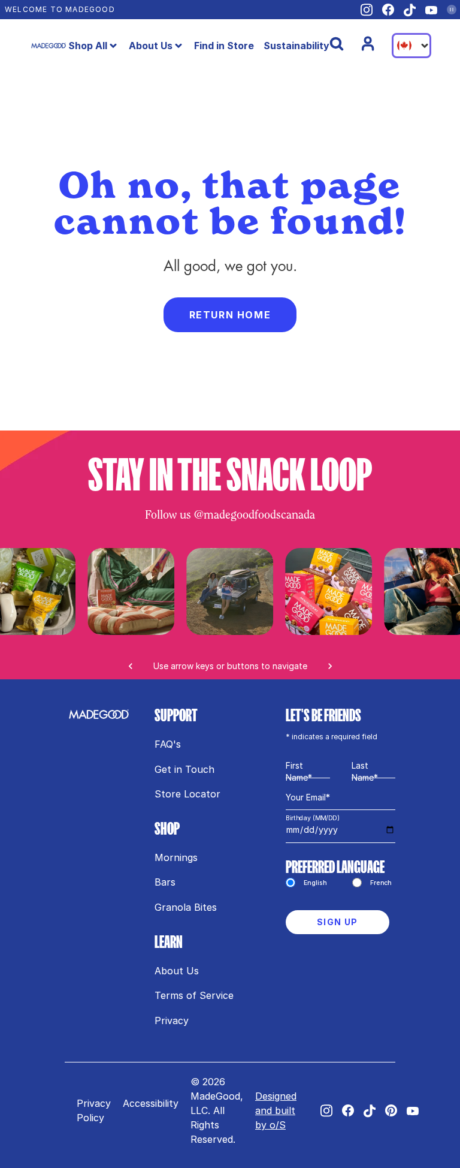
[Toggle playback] (451, 9)
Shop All (87, 46)
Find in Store (224, 46)
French (381, 882)
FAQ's (168, 744)
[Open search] (336, 44)
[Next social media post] (330, 666)
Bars (165, 882)
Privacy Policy (94, 1110)
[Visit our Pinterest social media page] (391, 1110)
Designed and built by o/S (275, 1110)
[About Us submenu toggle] (178, 45)
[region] (230, 613)
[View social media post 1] (229, 591)
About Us (150, 46)
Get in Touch (184, 769)
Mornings (176, 857)
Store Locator (187, 794)
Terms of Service (194, 995)
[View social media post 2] (329, 591)
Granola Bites (186, 907)
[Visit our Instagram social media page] (367, 10)
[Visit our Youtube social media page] (431, 9)
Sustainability (296, 46)
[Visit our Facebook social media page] (388, 10)
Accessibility (150, 1103)
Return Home (230, 315)
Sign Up (337, 922)
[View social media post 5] (130, 591)
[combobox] (411, 45)
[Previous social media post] (130, 666)
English (315, 882)
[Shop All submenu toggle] (113, 45)
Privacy (172, 1020)
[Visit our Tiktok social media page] (410, 10)
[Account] (368, 44)
